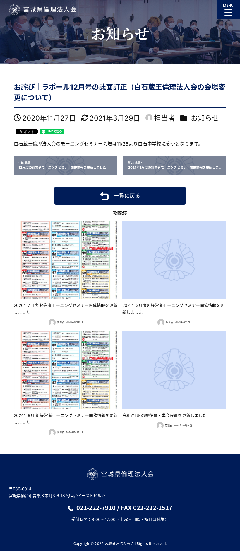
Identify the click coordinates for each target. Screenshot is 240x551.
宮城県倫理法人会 (42, 9)
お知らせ (205, 118)
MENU (228, 5)
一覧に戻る (127, 196)
